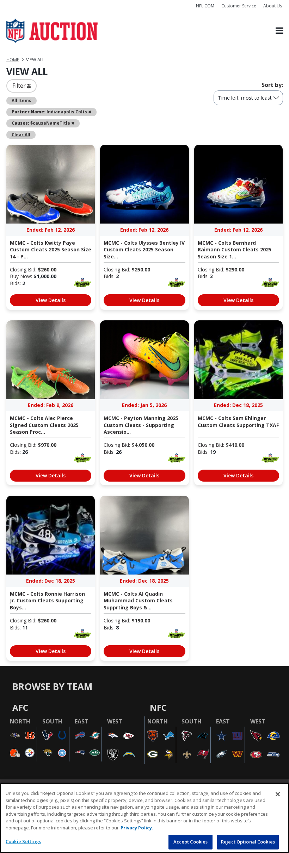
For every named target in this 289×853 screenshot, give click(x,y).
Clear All (21, 134)
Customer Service (238, 6)
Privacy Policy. (137, 827)
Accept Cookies (190, 842)
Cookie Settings (23, 841)
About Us (272, 6)
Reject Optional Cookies (248, 842)
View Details (51, 300)
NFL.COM (205, 6)
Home (12, 60)
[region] (144, 818)
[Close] (277, 794)
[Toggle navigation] (279, 31)
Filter (19, 85)
